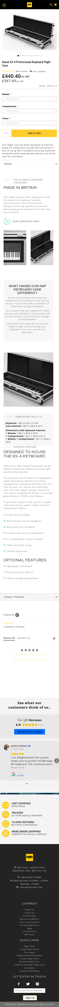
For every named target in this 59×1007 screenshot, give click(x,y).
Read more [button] (17, 767)
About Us (29, 909)
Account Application (29, 925)
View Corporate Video (26, 221)
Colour (5, 118)
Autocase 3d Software (29, 971)
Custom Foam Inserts (29, 949)
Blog (29, 928)
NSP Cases (30, 934)
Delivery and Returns (29, 919)
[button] (18, 55)
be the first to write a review (29, 657)
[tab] (29, 163)
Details (8, 163)
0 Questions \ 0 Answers (14, 627)
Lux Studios (29, 968)
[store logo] (29, 4)
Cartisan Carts (29, 931)
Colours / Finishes (14, 596)
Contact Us (29, 913)
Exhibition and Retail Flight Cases (29, 965)
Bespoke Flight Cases (29, 961)
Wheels (6, 94)
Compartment (9, 106)
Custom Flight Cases (29, 958)
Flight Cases (29, 946)
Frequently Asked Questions (30, 955)
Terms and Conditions (29, 922)
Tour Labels (29, 952)
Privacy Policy (29, 916)
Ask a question (39, 71)
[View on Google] (6, 747)
